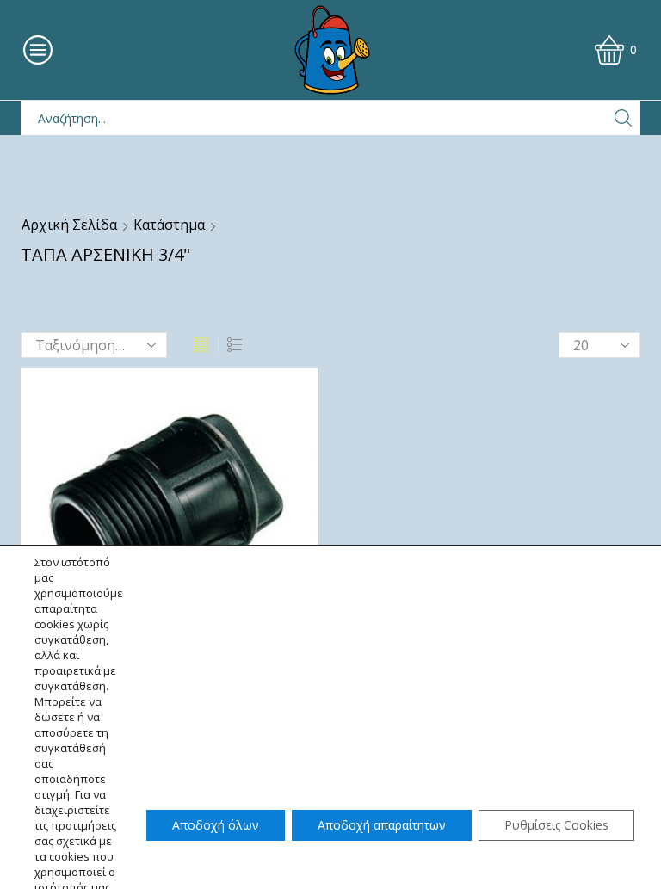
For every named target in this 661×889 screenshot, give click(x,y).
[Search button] (623, 118)
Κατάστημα (169, 224)
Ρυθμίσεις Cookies (556, 825)
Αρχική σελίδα (69, 224)
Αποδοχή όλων (215, 825)
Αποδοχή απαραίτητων (382, 825)
